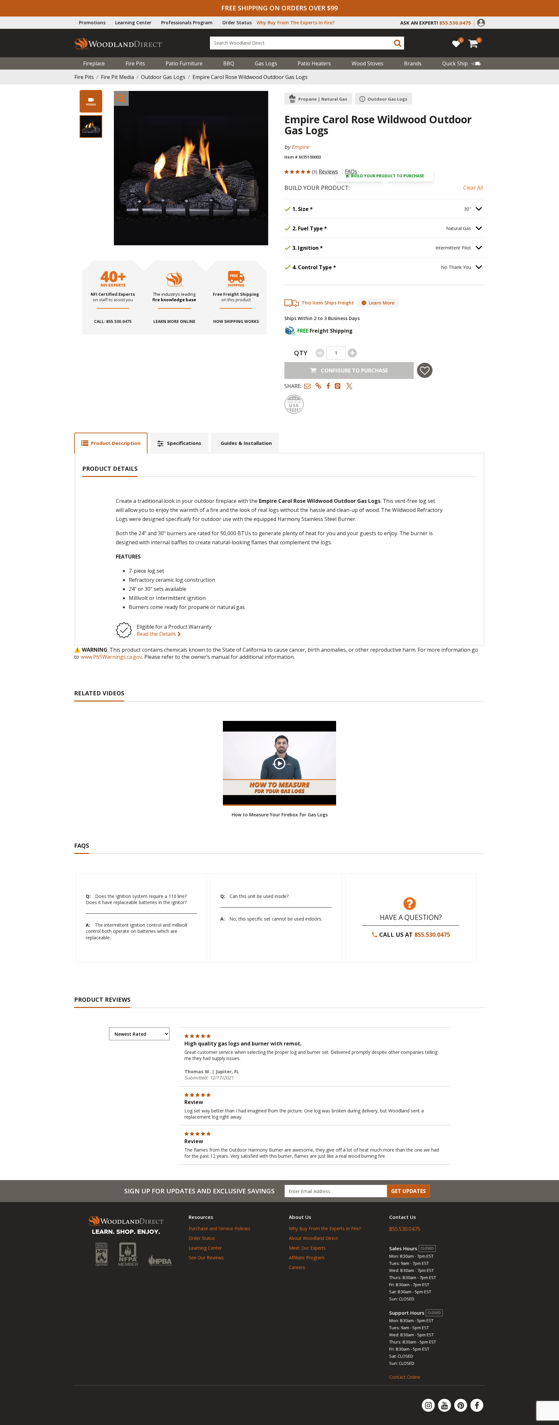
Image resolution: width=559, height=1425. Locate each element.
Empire (300, 146)
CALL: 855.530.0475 (112, 321)
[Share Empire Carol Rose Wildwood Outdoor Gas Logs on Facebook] (328, 385)
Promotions (92, 22)
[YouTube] (445, 1405)
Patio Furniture (184, 63)
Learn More (381, 303)
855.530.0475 (432, 934)
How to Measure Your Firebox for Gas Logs (280, 815)
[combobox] (307, 43)
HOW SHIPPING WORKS (236, 321)
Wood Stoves (367, 63)
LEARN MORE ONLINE (174, 321)
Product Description (115, 443)
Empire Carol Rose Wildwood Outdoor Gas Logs (250, 77)
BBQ (228, 63)
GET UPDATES (408, 1191)
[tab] (111, 443)
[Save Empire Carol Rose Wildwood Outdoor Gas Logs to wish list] (425, 370)
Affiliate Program (306, 1257)
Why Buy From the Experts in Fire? (325, 1228)
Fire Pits (135, 63)
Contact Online (404, 1377)
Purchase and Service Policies (219, 1228)
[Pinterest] (461, 1405)
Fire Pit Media (117, 77)
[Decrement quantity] (320, 353)
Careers (297, 1267)
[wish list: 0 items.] (456, 43)
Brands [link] (413, 63)
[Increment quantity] (352, 353)
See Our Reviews (206, 1257)
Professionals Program (187, 22)
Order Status (237, 22)
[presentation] (91, 126)
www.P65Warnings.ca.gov (111, 656)
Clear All (473, 187)
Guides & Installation (246, 443)
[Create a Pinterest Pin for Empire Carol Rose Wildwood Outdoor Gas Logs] (338, 385)
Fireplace (94, 63)
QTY (300, 352)
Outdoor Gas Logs (163, 77)
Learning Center (133, 22)
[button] (481, 22)
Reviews (328, 171)
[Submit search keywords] (397, 43)
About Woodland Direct (313, 1238)
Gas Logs (266, 63)
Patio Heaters (314, 63)
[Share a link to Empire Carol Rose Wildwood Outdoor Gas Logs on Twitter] (349, 385)
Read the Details (157, 633)
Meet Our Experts (307, 1248)
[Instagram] (429, 1405)
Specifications (184, 443)
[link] (461, 63)
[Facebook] (477, 1405)
